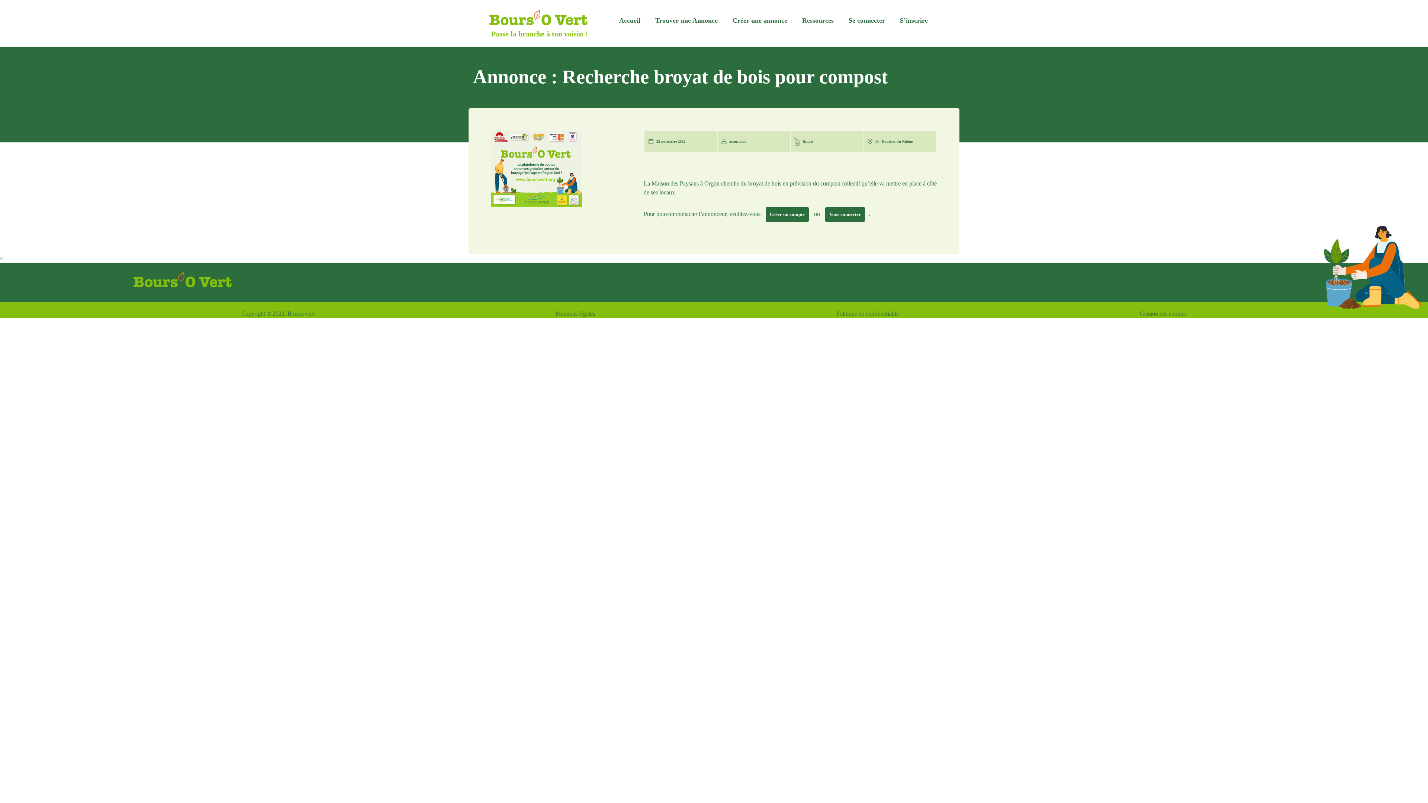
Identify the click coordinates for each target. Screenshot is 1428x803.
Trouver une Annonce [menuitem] (686, 20)
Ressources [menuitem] (818, 20)
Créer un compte (787, 214)
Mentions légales (575, 313)
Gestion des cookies (1163, 313)
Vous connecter (845, 214)
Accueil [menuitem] (629, 20)
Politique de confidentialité (867, 313)
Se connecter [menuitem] (867, 20)
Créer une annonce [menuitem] (760, 20)
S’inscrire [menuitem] (914, 20)
